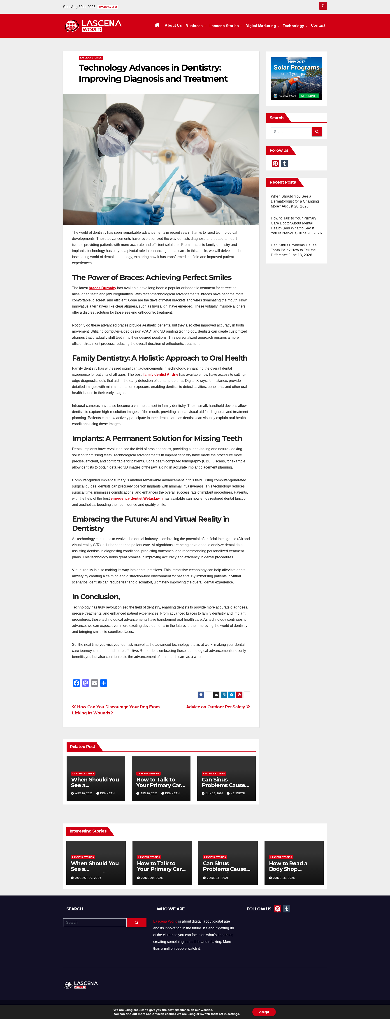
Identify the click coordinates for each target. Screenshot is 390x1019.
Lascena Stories (224, 26)
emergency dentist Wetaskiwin (137, 498)
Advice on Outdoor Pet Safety (216, 706)
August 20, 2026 (88, 877)
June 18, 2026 (218, 877)
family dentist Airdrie (160, 374)
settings (233, 1014)
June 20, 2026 (152, 877)
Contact (318, 25)
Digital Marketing (261, 26)
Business (195, 26)
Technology (294, 26)
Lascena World (165, 921)
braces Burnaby (102, 288)
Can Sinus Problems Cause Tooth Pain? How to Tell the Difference (294, 250)
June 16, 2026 (284, 877)
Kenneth (107, 793)
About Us (173, 25)
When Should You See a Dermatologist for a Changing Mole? (295, 201)
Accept (264, 1012)
